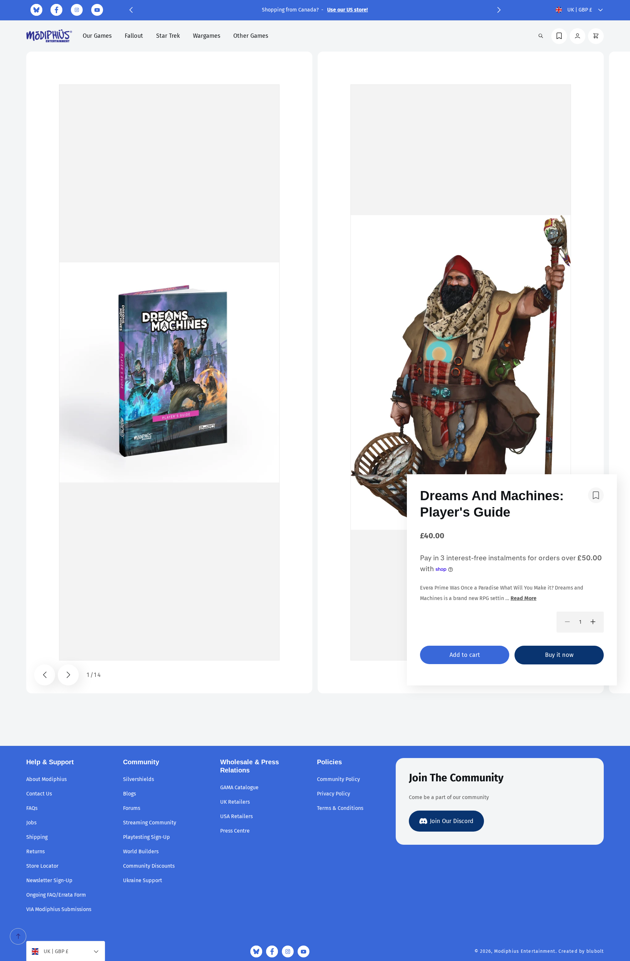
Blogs (129, 794)
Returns (35, 851)
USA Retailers (236, 816)
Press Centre (235, 831)
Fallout (134, 35)
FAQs (31, 808)
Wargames (206, 35)
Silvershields (138, 779)
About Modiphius (46, 779)
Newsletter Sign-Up (49, 880)
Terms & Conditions (340, 808)
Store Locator (42, 866)
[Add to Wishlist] (596, 495)
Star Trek (168, 35)
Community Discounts (149, 866)
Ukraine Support (142, 880)
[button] (131, 10)
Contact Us (39, 794)
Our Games (97, 35)
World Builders (140, 851)
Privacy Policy (333, 794)
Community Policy (338, 779)
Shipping (37, 837)
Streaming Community (149, 822)
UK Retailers (235, 802)
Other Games (250, 35)
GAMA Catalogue (239, 787)
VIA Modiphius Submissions (58, 909)
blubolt (595, 951)
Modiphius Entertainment (525, 951)
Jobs (31, 822)
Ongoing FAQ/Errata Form (56, 895)
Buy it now (559, 654)
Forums (131, 808)
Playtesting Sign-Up (146, 837)
